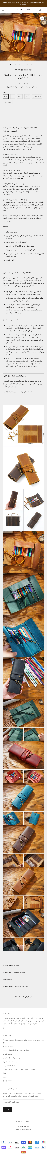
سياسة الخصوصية (9, 1065)
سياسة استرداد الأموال (10, 1062)
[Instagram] (3, 1027)
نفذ (23, 110)
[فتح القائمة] (3, 10)
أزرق (27, 96)
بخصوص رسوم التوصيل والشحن (13, 1058)
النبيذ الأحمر (37, 96)
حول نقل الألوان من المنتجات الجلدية (14, 972)
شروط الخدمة (7, 1054)
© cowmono (23, 1126)
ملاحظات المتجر (7, 979)
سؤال (5, 1073)
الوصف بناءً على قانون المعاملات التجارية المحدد (19, 1069)
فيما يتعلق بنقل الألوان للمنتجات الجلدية (16, 1050)
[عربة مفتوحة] (44, 10)
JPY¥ (18, 1121)
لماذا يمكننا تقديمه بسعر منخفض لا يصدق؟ (15, 986)
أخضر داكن (7, 102)
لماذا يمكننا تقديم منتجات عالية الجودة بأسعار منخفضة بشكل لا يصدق (23, 1041)
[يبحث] (40, 10)
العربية (27, 1121)
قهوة (19, 96)
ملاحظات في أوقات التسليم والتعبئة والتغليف (18, 392)
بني (13, 96)
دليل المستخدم (8, 1046)
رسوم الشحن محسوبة (22, 87)
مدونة (5, 1077)
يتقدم (7, 1109)
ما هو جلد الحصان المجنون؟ (11, 965)
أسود (5, 96)
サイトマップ (7, 1081)
